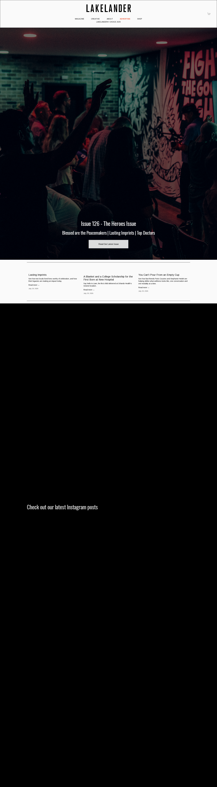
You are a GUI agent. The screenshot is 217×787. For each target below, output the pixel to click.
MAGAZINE (79, 19)
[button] (186, 266)
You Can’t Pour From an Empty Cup (158, 274)
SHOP (139, 19)
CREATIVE (95, 19)
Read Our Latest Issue (108, 244)
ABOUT (110, 19)
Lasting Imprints (38, 274)
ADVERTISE (125, 19)
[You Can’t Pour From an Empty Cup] (164, 270)
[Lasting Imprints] (54, 270)
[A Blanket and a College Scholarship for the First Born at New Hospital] (109, 271)
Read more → (34, 285)
